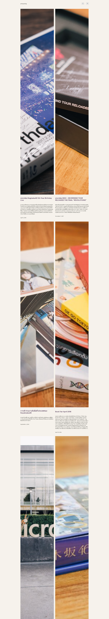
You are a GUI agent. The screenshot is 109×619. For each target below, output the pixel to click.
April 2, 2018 (23, 217)
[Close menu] (87, 3)
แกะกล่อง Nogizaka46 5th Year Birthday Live (36, 199)
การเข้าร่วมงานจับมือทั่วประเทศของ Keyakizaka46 (33, 412)
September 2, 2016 (24, 424)
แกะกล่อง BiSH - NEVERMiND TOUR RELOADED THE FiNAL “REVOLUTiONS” (70, 199)
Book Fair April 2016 (63, 412)
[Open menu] (83, 4)
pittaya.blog (23, 3)
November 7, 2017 (59, 216)
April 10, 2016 (58, 432)
